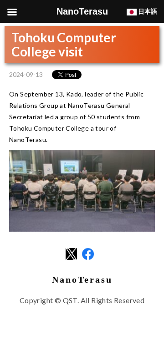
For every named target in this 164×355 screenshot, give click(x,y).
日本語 (147, 11)
